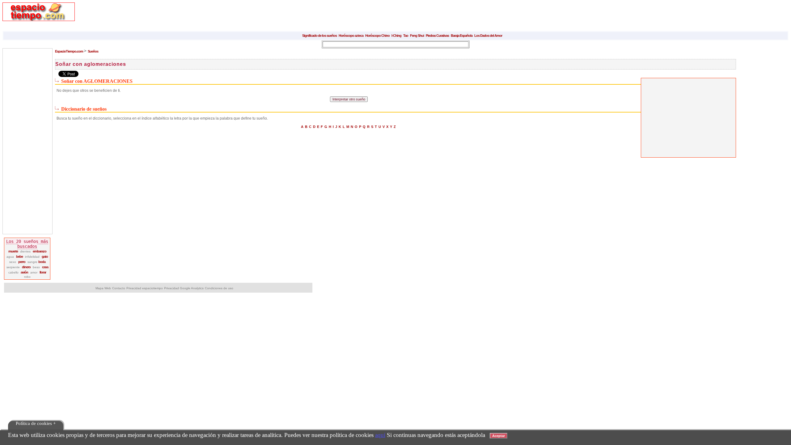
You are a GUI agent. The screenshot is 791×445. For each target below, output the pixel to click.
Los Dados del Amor (488, 35)
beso (36, 267)
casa (45, 267)
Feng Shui (417, 35)
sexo (12, 262)
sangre (32, 262)
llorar (43, 272)
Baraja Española (461, 35)
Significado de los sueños (319, 35)
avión (24, 272)
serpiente (13, 267)
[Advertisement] (195, 16)
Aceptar (498, 436)
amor (33, 272)
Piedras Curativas (437, 35)
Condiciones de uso (219, 288)
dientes (25, 251)
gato (45, 256)
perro (21, 262)
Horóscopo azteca (351, 35)
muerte (13, 251)
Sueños (93, 51)
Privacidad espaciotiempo (144, 288)
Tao (405, 35)
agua (10, 256)
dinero (26, 267)
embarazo (39, 251)
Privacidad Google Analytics (184, 288)
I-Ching (396, 35)
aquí (380, 435)
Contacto (118, 288)
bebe (19, 256)
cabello (13, 272)
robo (27, 276)
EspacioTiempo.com (69, 51)
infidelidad (32, 256)
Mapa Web (103, 288)
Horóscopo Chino (377, 35)
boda (41, 262)
